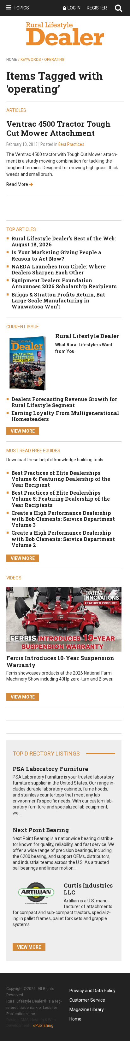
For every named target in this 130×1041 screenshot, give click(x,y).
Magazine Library (86, 1009)
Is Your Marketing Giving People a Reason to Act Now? (56, 255)
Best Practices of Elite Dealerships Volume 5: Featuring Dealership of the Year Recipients (60, 498)
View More (23, 431)
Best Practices (71, 144)
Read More (17, 184)
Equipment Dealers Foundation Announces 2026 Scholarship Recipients (64, 283)
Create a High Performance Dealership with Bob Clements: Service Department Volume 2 (63, 538)
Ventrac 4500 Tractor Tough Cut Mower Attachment (58, 128)
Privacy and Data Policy (92, 990)
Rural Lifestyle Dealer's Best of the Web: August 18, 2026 (63, 241)
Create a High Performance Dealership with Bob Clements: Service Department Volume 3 (63, 518)
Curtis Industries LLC (88, 889)
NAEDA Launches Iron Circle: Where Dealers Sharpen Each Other (58, 269)
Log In (74, 7)
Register (97, 7)
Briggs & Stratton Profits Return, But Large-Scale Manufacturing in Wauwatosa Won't (58, 300)
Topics (21, 7)
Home (11, 59)
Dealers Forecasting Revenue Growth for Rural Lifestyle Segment (64, 402)
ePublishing (43, 1025)
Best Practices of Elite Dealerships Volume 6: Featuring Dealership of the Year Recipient (60, 478)
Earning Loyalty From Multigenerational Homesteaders (65, 416)
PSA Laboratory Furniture (50, 769)
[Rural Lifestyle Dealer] (27, 363)
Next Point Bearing (41, 830)
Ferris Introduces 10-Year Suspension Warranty (60, 661)
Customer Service (87, 1000)
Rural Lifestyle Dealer (87, 336)
